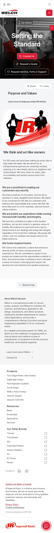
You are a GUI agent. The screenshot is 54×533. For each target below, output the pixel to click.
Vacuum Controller (15, 400)
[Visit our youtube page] (26, 471)
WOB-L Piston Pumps (16, 391)
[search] (49, 4)
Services (11, 422)
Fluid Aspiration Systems (18, 383)
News (9, 410)
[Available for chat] (46, 526)
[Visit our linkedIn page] (19, 471)
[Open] (49, 13)
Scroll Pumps (13, 387)
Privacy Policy (12, 504)
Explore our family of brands (18, 484)
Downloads (12, 414)
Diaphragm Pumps (15, 379)
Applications (12, 418)
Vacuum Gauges (14, 396)
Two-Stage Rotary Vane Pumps (21, 375)
